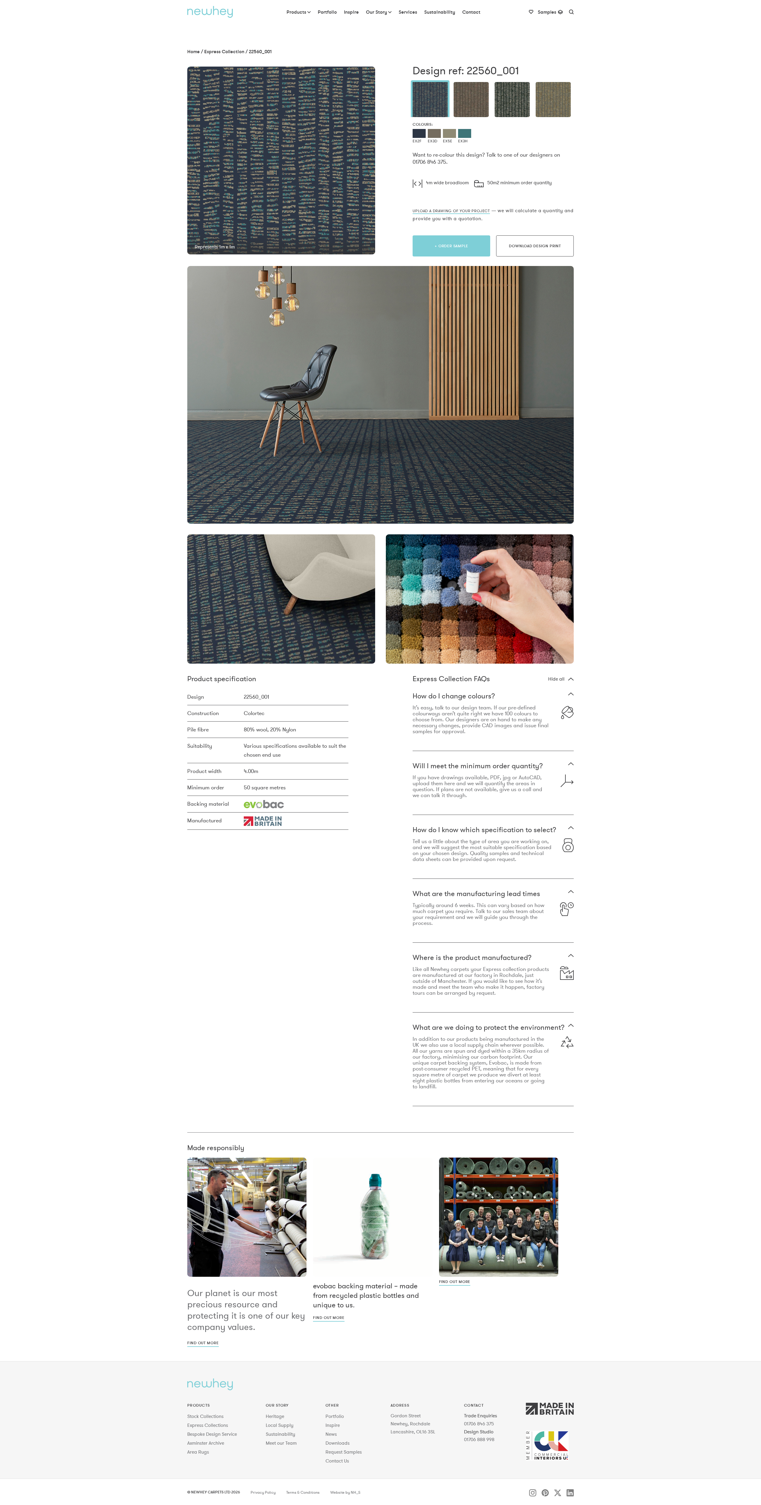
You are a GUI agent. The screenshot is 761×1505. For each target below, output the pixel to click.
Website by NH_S (345, 1492)
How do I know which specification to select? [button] (484, 830)
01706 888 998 (479, 1439)
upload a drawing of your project (451, 210)
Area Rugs (198, 1452)
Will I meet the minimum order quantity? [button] (478, 766)
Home (193, 51)
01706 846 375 (479, 1424)
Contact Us (337, 1461)
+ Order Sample (451, 245)
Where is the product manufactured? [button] (472, 958)
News (331, 1434)
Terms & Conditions (303, 1492)
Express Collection (224, 51)
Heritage (275, 1416)
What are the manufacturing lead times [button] (476, 894)
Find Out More (203, 1342)
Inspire (333, 1425)
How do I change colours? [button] (454, 696)
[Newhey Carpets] (210, 12)
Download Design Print (535, 245)
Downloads (338, 1443)
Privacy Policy (263, 1492)
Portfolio (335, 1416)
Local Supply (279, 1425)
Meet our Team (281, 1443)
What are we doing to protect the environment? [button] (489, 1028)
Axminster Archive (205, 1443)
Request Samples (344, 1452)
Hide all (556, 679)
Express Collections (207, 1425)
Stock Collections (205, 1416)
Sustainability (280, 1434)
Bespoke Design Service (212, 1434)
